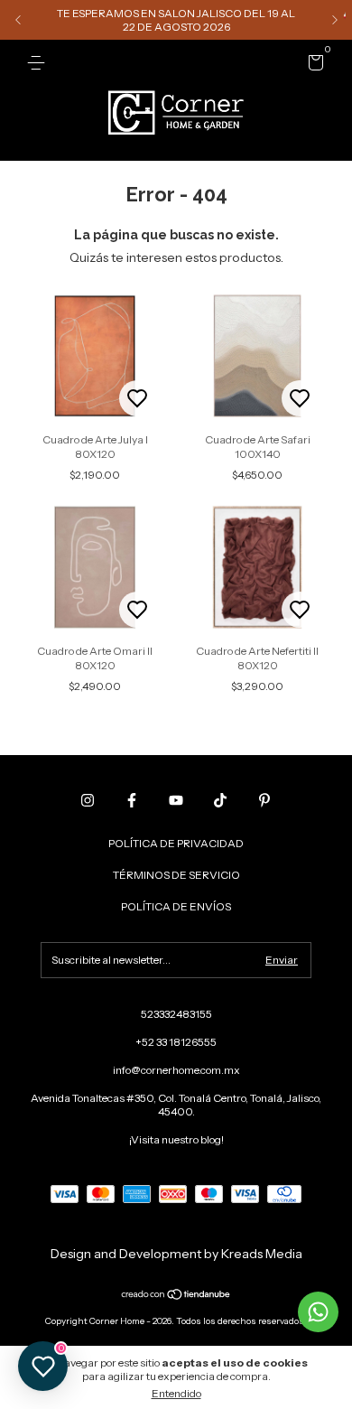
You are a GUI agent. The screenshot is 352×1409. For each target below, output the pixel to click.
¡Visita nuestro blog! (176, 1139)
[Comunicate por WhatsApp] (318, 1312)
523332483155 (176, 1014)
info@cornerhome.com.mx (176, 1070)
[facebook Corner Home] (132, 800)
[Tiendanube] (176, 1296)
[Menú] (39, 63)
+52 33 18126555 (176, 1042)
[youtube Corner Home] (176, 800)
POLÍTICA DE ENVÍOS (176, 906)
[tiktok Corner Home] (220, 800)
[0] (313, 65)
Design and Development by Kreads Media (176, 1254)
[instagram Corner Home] (87, 800)
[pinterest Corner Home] (264, 800)
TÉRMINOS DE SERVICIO (176, 875)
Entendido (176, 1393)
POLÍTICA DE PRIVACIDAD (176, 843)
